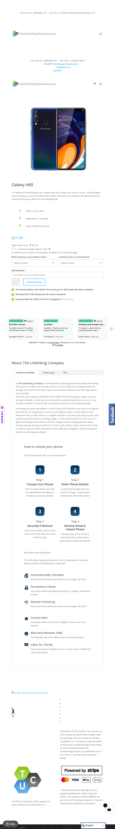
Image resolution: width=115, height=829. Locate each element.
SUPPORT (23, 20)
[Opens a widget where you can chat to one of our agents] (10, 824)
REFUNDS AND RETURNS (74, 714)
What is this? (66, 299)
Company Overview (25, 372)
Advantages (49, 372)
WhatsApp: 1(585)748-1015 (83, 20)
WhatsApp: (57, 67)
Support (65, 721)
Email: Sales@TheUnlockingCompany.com (49, 20)
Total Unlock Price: (21, 245)
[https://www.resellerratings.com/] (30, 693)
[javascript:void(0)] (58, 139)
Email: (57, 64)
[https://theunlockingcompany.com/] (34, 34)
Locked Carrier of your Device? (74, 257)
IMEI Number (18, 270)
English (89, 825)
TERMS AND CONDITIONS (74, 707)
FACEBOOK (67, 699)
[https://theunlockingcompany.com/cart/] (94, 84)
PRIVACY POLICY (69, 710)
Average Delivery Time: (38, 249)
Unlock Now (34, 282)
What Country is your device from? (29, 257)
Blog (64, 718)
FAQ (65, 372)
